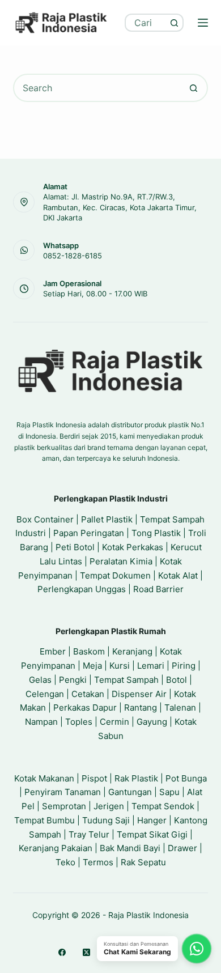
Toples (78, 721)
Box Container (45, 519)
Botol (176, 679)
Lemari (150, 665)
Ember (53, 651)
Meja (92, 665)
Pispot (94, 778)
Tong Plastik (156, 533)
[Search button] (174, 23)
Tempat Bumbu (44, 820)
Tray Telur (89, 834)
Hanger (152, 820)
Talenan (180, 707)
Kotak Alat (178, 575)
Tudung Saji (106, 820)
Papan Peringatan (88, 533)
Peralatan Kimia (121, 561)
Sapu (169, 792)
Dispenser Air (139, 694)
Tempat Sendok (162, 806)
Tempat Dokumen (115, 575)
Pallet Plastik (107, 519)
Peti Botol (75, 547)
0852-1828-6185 (72, 255)
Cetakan (87, 694)
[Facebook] (62, 952)
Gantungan (130, 792)
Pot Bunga (186, 778)
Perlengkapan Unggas (81, 589)
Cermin (114, 721)
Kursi (119, 665)
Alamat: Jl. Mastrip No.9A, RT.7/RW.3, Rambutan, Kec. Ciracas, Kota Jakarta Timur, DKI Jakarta (120, 207)
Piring (184, 665)
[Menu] (203, 23)
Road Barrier (158, 589)
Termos (98, 862)
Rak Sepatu (143, 862)
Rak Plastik (136, 778)
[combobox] (146, 23)
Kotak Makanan (44, 778)
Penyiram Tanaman (62, 792)
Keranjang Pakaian (55, 848)
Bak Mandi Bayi (130, 848)
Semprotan (64, 806)
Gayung (152, 721)
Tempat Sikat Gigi (152, 834)
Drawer (182, 848)
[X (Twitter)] (86, 952)
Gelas (40, 679)
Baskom (89, 651)
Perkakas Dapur (85, 707)
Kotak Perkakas (132, 547)
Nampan (41, 721)
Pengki (73, 679)
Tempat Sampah (126, 679)
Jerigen (109, 806)
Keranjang (132, 651)
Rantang (140, 707)
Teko (65, 862)
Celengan (45, 694)
